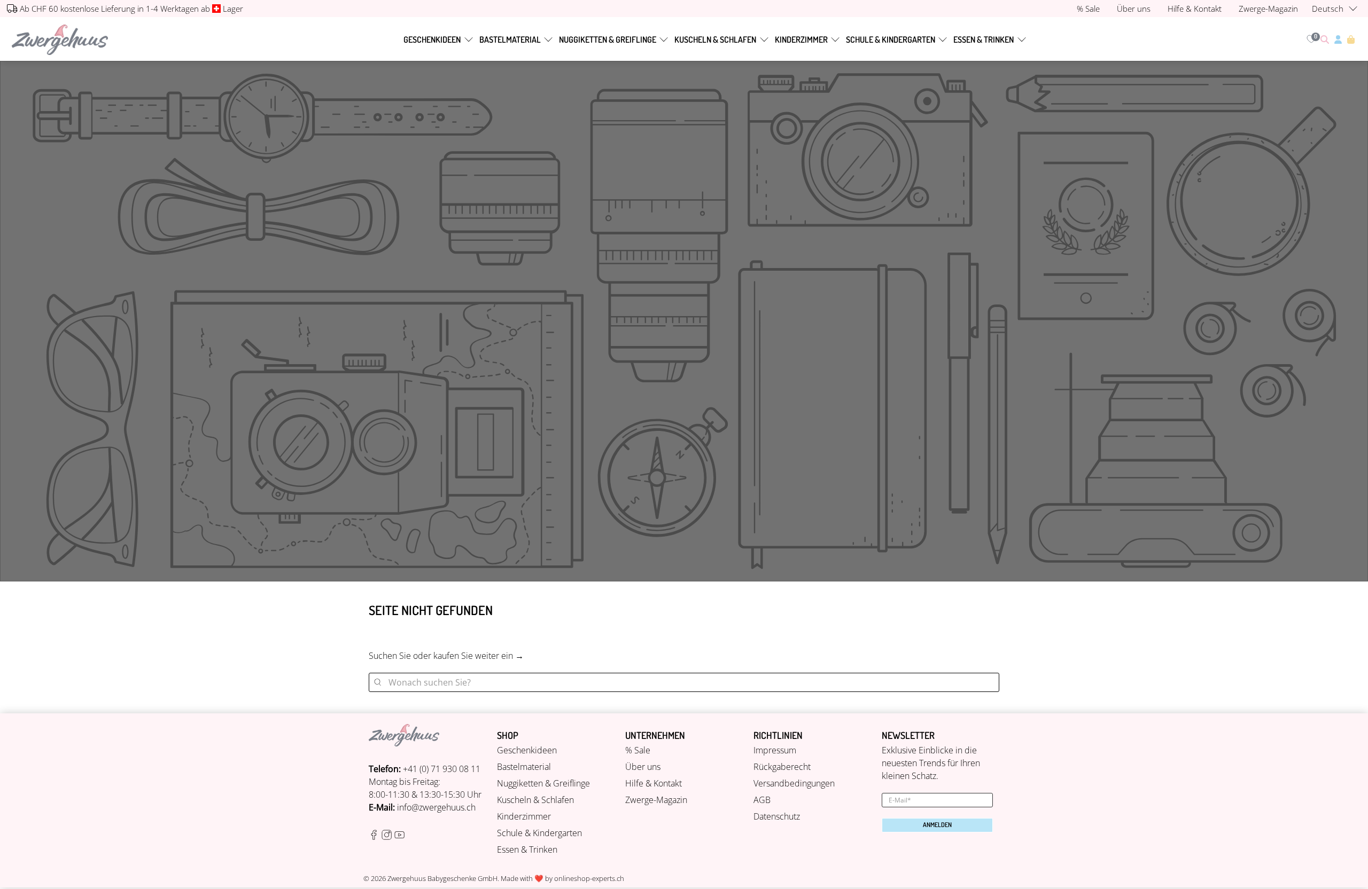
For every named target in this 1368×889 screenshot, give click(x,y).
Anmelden (937, 825)
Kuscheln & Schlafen (715, 39)
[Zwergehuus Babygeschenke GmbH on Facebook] (374, 837)
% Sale (637, 750)
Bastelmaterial (510, 39)
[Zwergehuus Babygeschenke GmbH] (60, 40)
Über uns (642, 767)
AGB (762, 800)
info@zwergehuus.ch (436, 807)
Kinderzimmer (801, 39)
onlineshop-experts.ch (589, 878)
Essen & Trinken (983, 39)
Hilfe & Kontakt (653, 783)
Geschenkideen (432, 39)
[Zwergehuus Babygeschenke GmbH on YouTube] (399, 837)
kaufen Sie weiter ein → (478, 656)
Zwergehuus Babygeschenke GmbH (442, 878)
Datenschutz (776, 816)
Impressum (774, 750)
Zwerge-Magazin (656, 800)
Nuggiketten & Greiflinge (607, 39)
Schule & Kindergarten (890, 39)
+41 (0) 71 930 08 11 (441, 769)
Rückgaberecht (782, 767)
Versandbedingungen (794, 783)
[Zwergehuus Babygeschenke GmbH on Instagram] (387, 837)
